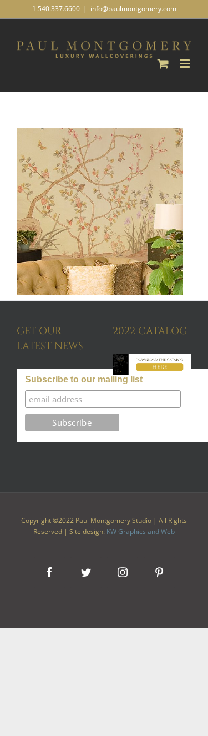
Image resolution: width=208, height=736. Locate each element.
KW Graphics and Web (140, 531)
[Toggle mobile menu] (185, 63)
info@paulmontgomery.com (133, 8)
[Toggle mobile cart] (163, 63)
